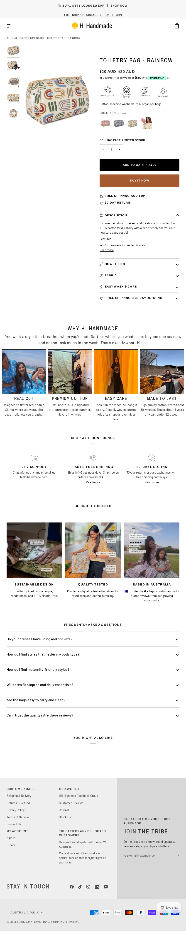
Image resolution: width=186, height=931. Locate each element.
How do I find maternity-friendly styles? (38, 669)
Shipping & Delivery (19, 795)
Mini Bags (37, 38)
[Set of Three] (106, 124)
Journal (64, 810)
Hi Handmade (21, 922)
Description (116, 215)
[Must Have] (120, 124)
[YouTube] (106, 887)
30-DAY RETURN (111, 15)
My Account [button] (17, 831)
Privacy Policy (15, 810)
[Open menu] (13, 26)
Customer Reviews (71, 803)
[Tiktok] (80, 887)
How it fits (115, 264)
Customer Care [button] (21, 789)
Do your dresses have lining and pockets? (39, 639)
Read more (107, 250)
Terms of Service (18, 817)
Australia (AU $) (24, 912)
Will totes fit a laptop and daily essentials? (40, 684)
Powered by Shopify (61, 922)
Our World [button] (69, 789)
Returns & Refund (18, 803)
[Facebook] (72, 887)
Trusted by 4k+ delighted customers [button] (82, 833)
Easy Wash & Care (121, 286)
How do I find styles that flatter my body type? (43, 654)
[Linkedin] (97, 887)
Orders (11, 845)
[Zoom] (30, 143)
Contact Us (14, 824)
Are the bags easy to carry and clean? (36, 700)
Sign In (11, 838)
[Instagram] (88, 887)
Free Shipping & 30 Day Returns (133, 298)
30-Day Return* (118, 202)
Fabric (111, 275)
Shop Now (119, 5)
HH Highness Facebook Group (78, 795)
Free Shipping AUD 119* (125, 195)
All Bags (20, 38)
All (9, 38)
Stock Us (65, 817)
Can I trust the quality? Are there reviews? (40, 715)
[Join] (175, 854)
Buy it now (139, 180)
